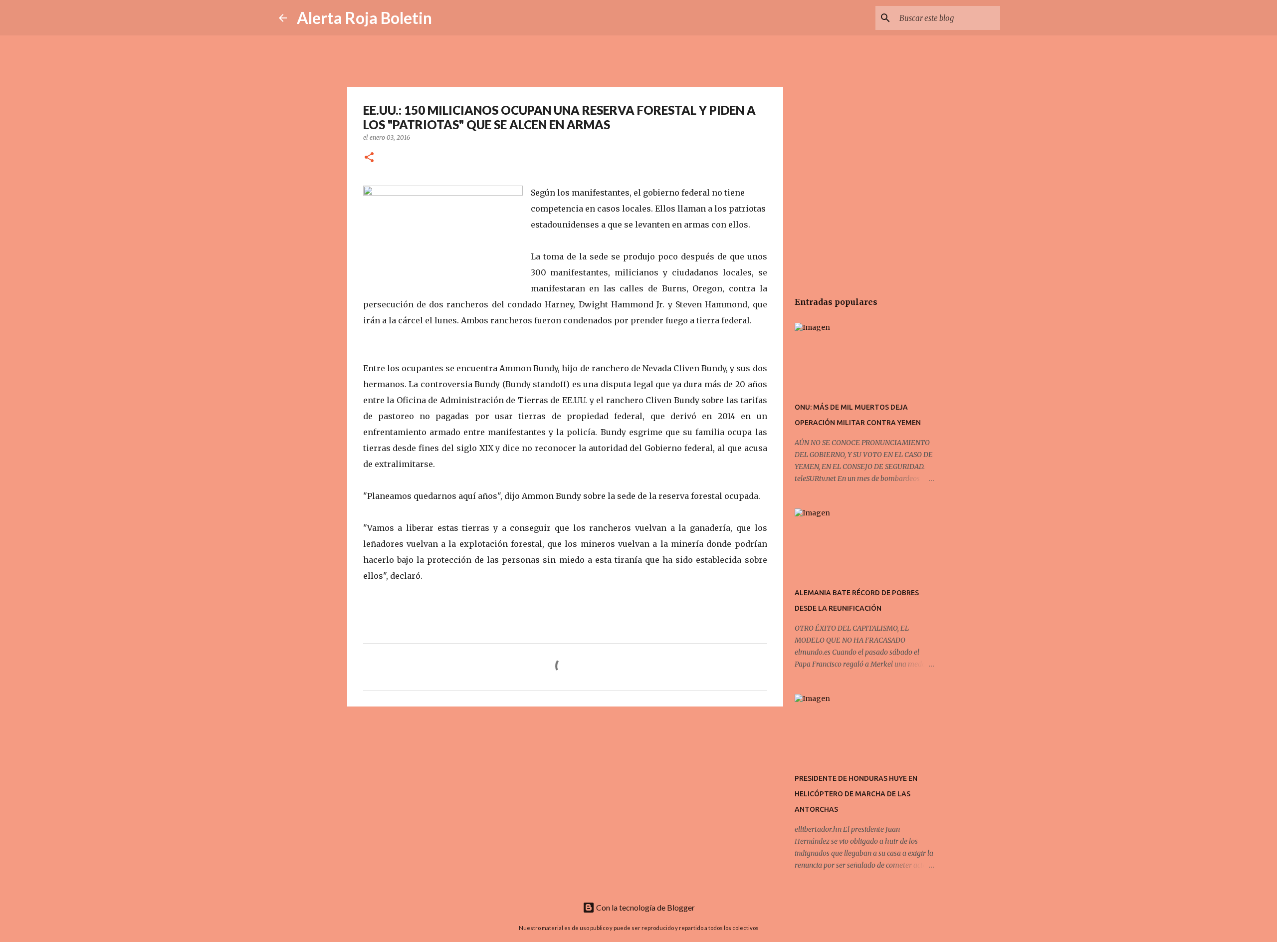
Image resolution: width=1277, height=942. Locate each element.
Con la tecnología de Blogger (645, 907)
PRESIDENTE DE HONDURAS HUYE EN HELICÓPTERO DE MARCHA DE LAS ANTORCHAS (856, 793)
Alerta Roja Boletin (364, 17)
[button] (369, 158)
